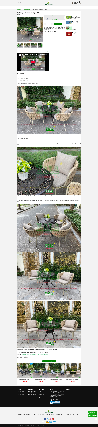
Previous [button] (18, 45)
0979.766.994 (46, 35)
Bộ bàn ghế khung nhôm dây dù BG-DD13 (73, 379)
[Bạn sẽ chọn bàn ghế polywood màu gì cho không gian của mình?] (69, 17)
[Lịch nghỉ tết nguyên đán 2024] (69, 34)
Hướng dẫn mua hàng (32, 391)
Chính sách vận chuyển (21, 392)
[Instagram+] (50, 419)
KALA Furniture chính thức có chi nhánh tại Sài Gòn (75, 22)
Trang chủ (40, 391)
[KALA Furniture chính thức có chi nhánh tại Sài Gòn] (69, 22)
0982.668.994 (46, 32)
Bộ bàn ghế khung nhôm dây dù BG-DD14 (57, 379)
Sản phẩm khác (41, 394)
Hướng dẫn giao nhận (32, 394)
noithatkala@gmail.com (55, 399)
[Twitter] (48, 419)
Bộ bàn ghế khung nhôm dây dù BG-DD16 (25, 379)
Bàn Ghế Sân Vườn (42, 392)
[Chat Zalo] (96, 418)
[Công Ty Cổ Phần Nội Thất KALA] (49, 2)
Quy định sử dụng (20, 395)
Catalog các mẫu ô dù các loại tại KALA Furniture (76, 28)
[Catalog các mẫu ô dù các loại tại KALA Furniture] (69, 28)
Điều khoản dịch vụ (31, 395)
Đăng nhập (76, 2)
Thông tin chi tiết (49, 51)
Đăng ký (75, 3)
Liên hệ (40, 397)
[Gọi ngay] (96, 412)
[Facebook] (45, 419)
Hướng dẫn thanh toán (32, 392)
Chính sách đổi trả (20, 394)
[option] (20, 45)
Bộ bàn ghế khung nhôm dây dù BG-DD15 (41, 379)
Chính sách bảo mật (20, 391)
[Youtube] (53, 419)
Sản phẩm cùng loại (49, 361)
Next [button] (42, 45)
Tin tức (40, 395)
